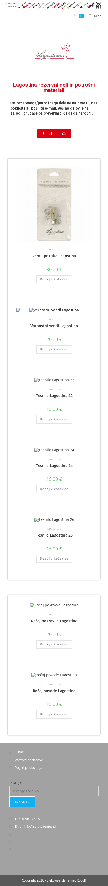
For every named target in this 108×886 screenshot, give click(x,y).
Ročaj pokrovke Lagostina (54, 620)
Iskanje (15, 782)
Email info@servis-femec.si (35, 826)
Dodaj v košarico (54, 279)
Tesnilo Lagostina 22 (54, 395)
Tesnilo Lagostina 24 (54, 465)
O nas (19, 752)
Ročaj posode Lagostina (54, 690)
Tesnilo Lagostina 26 (54, 535)
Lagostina (54, 249)
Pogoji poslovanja (28, 767)
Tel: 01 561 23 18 (27, 818)
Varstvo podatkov (29, 760)
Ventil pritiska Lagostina (54, 255)
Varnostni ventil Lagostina (54, 325)
